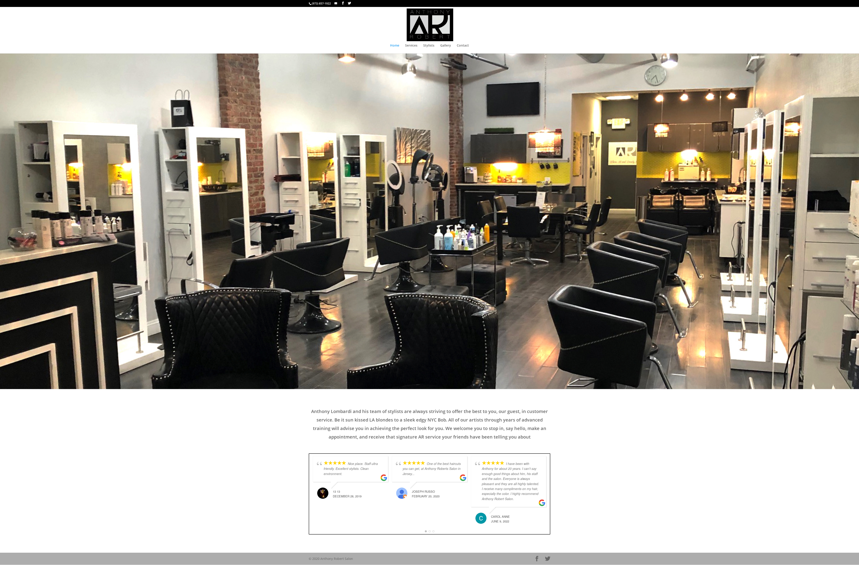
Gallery (445, 45)
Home (394, 45)
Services (411, 45)
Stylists (428, 45)
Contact (463, 45)
